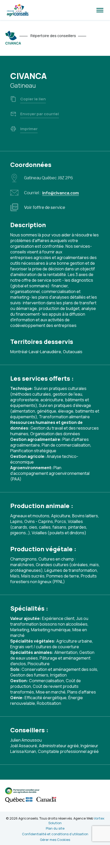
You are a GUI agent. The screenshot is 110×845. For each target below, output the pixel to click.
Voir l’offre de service (44, 207)
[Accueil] (11, 35)
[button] (100, 10)
